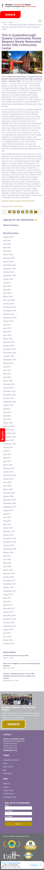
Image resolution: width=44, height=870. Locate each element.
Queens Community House (20, 7)
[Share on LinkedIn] (31, 212)
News (11, 22)
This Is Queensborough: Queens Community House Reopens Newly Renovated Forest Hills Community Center (22, 26)
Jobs (4, 770)
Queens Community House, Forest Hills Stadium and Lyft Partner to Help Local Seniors (19, 675)
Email (7, 805)
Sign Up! (18, 824)
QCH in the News (15, 206)
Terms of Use (8, 794)
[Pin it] (22, 212)
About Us (6, 783)
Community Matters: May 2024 (15, 655)
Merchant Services (28, 859)
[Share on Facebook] (9, 212)
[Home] (2, 6)
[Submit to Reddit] (27, 212)
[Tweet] (14, 212)
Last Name (8, 816)
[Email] (35, 212)
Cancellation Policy (10, 797)
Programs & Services (11, 760)
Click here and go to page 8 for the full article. (18, 201)
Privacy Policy (8, 790)
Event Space (7, 773)
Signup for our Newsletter (19, 219)
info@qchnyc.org (10, 750)
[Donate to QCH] (10, 14)
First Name (9, 811)
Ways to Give (8, 767)
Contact (6, 787)
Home (4, 22)
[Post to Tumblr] (18, 212)
